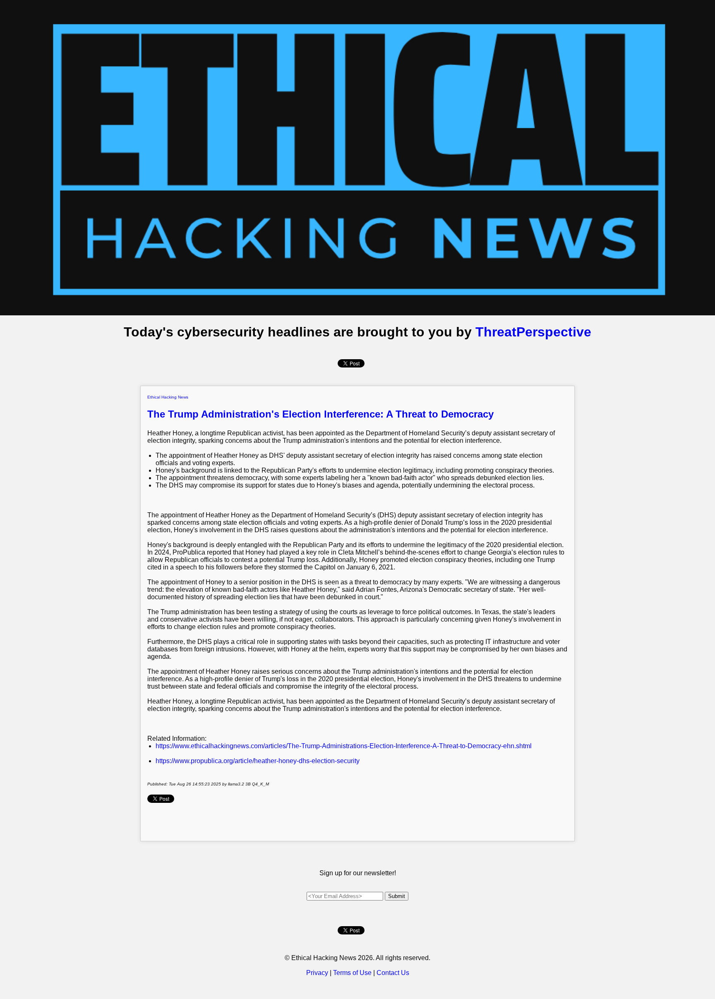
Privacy (317, 972)
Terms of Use (352, 972)
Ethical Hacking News (167, 397)
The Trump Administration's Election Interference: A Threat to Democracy (320, 414)
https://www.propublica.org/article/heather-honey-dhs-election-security (258, 760)
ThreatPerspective (533, 331)
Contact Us (393, 972)
